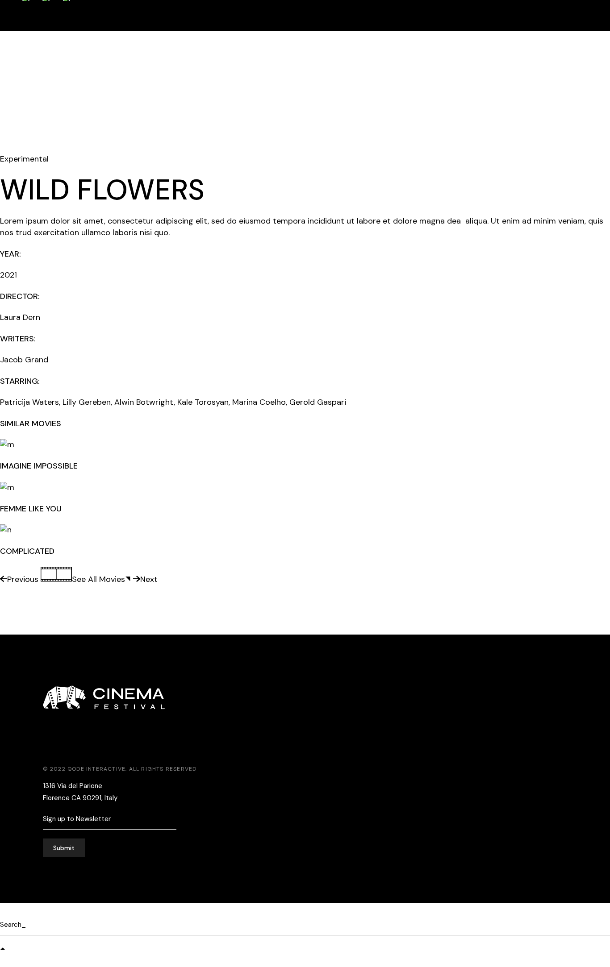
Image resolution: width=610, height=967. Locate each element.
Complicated (27, 551)
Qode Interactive (96, 768)
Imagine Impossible (39, 466)
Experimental (24, 159)
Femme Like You (31, 508)
